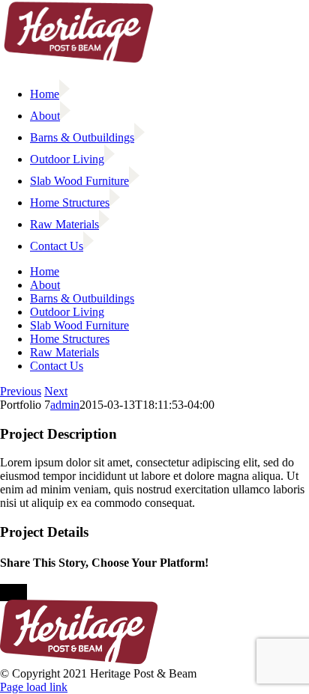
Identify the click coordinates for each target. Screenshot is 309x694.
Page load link (34, 687)
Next (56, 391)
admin (65, 404)
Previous (20, 391)
